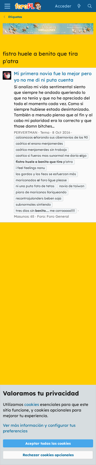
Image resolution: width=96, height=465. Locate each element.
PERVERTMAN (25, 132)
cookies (31, 404)
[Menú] (7, 6)
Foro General (58, 216)
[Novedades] (79, 6)
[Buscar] (90, 6)
